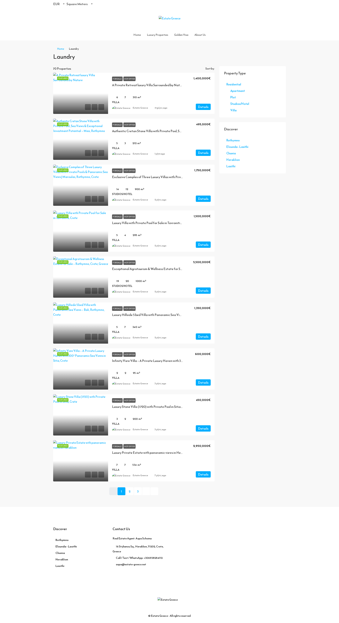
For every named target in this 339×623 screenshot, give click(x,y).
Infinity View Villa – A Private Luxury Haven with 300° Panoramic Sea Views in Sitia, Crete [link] (174, 360)
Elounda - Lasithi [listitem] (237, 147)
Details (203, 106)
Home (137, 35)
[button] (279, 56)
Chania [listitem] (231, 153)
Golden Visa (181, 35)
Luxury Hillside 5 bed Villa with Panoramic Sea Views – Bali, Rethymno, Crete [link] (165, 314)
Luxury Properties (157, 35)
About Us (200, 35)
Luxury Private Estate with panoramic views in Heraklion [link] (151, 452)
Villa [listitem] (233, 110)
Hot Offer (129, 78)
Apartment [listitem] (237, 91)
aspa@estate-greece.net (131, 564)
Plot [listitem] (233, 97)
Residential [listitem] (233, 84)
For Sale (117, 78)
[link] (80, 93)
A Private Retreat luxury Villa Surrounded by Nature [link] (148, 85)
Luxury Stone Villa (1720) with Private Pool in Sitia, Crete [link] (151, 406)
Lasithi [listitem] (230, 166)
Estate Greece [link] (140, 108)
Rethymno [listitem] (233, 140)
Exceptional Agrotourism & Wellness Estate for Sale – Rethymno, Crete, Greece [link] (167, 268)
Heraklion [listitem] (233, 159)
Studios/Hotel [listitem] (239, 104)
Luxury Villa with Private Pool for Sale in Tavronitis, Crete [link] (151, 222)
